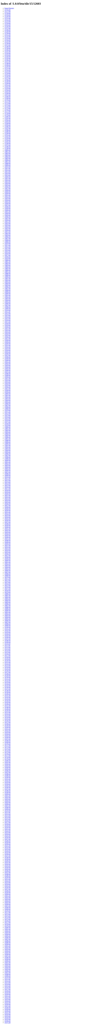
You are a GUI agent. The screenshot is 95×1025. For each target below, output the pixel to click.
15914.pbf (7, 317)
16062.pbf (7, 564)
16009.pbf (7, 475)
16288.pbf (7, 941)
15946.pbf (7, 370)
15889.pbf (7, 275)
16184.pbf (7, 767)
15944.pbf (7, 367)
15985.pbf (7, 435)
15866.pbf (7, 237)
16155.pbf (7, 719)
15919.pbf (7, 325)
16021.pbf (7, 495)
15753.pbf (7, 71)
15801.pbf (7, 151)
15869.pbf (7, 242)
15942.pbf (7, 363)
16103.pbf (7, 632)
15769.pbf (7, 98)
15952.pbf (7, 380)
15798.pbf (7, 146)
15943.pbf (7, 365)
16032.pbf (7, 514)
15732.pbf (7, 36)
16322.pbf (7, 997)
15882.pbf (7, 263)
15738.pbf (7, 46)
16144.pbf (7, 700)
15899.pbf (7, 292)
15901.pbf (7, 295)
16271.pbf (7, 912)
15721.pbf (7, 18)
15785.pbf (7, 125)
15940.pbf (7, 360)
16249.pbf (7, 876)
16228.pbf (7, 841)
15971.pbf (7, 412)
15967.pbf (7, 405)
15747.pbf (7, 61)
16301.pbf (7, 962)
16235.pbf (7, 852)
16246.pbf (7, 871)
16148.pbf (7, 707)
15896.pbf (7, 287)
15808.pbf (7, 163)
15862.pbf (7, 233)
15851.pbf (7, 222)
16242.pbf (7, 864)
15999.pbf (7, 458)
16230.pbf (7, 844)
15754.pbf (7, 73)
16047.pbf (7, 539)
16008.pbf (7, 473)
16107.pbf (7, 639)
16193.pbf (7, 782)
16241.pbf (7, 862)
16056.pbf (7, 554)
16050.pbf (7, 544)
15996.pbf (7, 453)
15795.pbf (7, 141)
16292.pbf (7, 947)
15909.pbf (7, 308)
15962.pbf (7, 397)
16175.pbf (7, 752)
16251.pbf (7, 879)
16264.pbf (7, 901)
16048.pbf (7, 540)
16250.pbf (7, 877)
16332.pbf (7, 1014)
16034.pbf (7, 517)
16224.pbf (7, 834)
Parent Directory (9, 8)
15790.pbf (7, 133)
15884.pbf (7, 267)
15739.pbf (7, 48)
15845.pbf (7, 215)
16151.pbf (7, 712)
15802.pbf (7, 153)
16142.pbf (7, 697)
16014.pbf (7, 484)
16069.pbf (7, 575)
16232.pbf (7, 847)
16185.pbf (7, 769)
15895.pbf (7, 285)
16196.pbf (7, 787)
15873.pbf (7, 248)
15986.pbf (7, 437)
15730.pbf (7, 33)
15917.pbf (7, 322)
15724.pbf (7, 23)
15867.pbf (7, 238)
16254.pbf (7, 884)
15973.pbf (7, 415)
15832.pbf (7, 197)
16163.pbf (7, 732)
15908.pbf (7, 307)
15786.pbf (7, 126)
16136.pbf (7, 687)
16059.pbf (7, 559)
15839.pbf (7, 208)
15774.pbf (7, 106)
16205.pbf (7, 802)
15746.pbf (7, 60)
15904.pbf (7, 300)
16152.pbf (7, 714)
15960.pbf (7, 393)
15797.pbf (7, 145)
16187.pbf (7, 772)
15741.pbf (7, 51)
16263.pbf (7, 899)
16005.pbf (7, 468)
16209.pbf (7, 809)
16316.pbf (7, 987)
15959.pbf (7, 392)
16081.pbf (7, 595)
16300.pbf (7, 961)
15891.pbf (7, 278)
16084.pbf (7, 600)
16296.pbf (7, 954)
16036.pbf (7, 520)
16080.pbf (7, 594)
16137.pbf (7, 689)
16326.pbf (7, 1004)
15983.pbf (7, 432)
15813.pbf (7, 172)
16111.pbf (7, 645)
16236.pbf (7, 854)
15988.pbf (7, 440)
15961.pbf (7, 395)
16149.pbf (7, 709)
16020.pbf (7, 494)
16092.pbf (7, 614)
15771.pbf (7, 101)
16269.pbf (7, 909)
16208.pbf (7, 807)
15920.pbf (7, 327)
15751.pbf (7, 68)
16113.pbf (7, 649)
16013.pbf (7, 482)
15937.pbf (7, 355)
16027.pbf (7, 505)
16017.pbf (7, 489)
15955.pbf (7, 385)
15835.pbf (7, 202)
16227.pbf (7, 839)
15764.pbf (7, 90)
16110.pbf (7, 644)
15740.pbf (7, 50)
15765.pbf (7, 91)
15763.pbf (7, 88)
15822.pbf (7, 180)
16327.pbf (7, 1006)
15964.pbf (7, 400)
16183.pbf (7, 765)
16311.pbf (7, 979)
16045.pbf (7, 535)
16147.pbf (7, 705)
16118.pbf (7, 657)
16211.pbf (7, 812)
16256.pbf (7, 887)
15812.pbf (7, 170)
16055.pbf (7, 552)
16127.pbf (7, 672)
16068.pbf (7, 574)
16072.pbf (7, 580)
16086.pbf (7, 604)
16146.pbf (7, 704)
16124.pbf (7, 667)
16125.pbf (7, 669)
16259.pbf (7, 892)
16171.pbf (7, 745)
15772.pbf (7, 103)
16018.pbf (7, 490)
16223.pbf (7, 832)
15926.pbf (7, 337)
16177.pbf (7, 755)
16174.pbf (7, 750)
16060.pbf (7, 560)
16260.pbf (7, 894)
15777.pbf (7, 111)
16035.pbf (7, 519)
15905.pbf (7, 302)
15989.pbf (7, 442)
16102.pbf (7, 630)
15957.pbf (7, 388)
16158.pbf (7, 724)
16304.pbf (7, 967)
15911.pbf (7, 312)
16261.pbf (7, 896)
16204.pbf (7, 801)
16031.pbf (7, 512)
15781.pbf (7, 118)
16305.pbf (7, 969)
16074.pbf (7, 584)
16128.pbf (7, 674)
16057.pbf (7, 555)
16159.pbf (7, 725)
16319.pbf (7, 992)
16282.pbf (7, 931)
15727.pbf (7, 28)
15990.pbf (7, 443)
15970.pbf (7, 410)
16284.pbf (7, 934)
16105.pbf (7, 635)
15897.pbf (7, 288)
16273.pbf (7, 916)
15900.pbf (7, 293)
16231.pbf (7, 846)
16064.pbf (7, 567)
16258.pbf (7, 891)
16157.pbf (7, 722)
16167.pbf (7, 739)
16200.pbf (7, 794)
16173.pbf (7, 749)
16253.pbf (7, 882)
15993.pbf (7, 448)
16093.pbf (7, 615)
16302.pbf (7, 964)
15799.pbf (7, 148)
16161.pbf (7, 729)
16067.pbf (7, 572)
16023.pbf (7, 499)
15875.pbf (7, 252)
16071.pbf (7, 579)
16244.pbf (7, 867)
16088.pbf (7, 607)
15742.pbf (7, 53)
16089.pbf (7, 609)
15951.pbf (7, 378)
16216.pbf (7, 821)
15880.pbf (7, 260)
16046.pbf (7, 537)
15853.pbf (7, 225)
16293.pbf (7, 949)
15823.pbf (7, 182)
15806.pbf (7, 160)
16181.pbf (7, 762)
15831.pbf (7, 195)
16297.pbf (7, 956)
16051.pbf (7, 545)
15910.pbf (7, 310)
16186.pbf (7, 770)
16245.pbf (7, 869)
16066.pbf (7, 570)
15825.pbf (7, 185)
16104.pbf (7, 634)
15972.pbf (7, 413)
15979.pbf (7, 425)
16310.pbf (7, 977)
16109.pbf (7, 642)
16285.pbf (7, 936)
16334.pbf (7, 1017)
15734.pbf (7, 40)
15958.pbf (7, 390)
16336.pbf (7, 1021)
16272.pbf (7, 914)
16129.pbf (7, 675)
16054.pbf (7, 550)
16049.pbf (7, 542)
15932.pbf (7, 347)
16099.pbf (7, 625)
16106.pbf (7, 637)
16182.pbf (7, 764)
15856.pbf (7, 230)
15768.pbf (7, 96)
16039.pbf (7, 525)
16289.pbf (7, 942)
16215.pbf (7, 819)
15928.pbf (7, 340)
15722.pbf (7, 20)
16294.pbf (7, 951)
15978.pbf (7, 423)
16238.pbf (7, 857)
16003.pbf (7, 465)
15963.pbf (7, 398)
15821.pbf (7, 178)
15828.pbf (7, 190)
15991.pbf (7, 445)
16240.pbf (7, 861)
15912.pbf (7, 313)
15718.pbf (7, 13)
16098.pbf (7, 624)
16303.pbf (7, 966)
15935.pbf (7, 352)
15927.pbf (7, 338)
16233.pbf (7, 849)
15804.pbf (7, 156)
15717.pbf (7, 11)
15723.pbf (7, 21)
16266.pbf (7, 904)
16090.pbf (7, 610)
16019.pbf (7, 492)
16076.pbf (7, 587)
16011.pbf (7, 479)
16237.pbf (7, 856)
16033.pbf (7, 515)
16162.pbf (7, 730)
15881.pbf (7, 262)
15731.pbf (7, 35)
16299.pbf (7, 959)
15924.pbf (7, 333)
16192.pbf (7, 780)
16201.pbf (7, 796)
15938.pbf (7, 357)
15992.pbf (7, 447)
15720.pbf (7, 16)
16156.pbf (7, 720)
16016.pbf (7, 487)
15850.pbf (7, 220)
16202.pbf (7, 797)
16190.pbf (7, 777)
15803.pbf (7, 155)
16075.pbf (7, 585)
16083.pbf (7, 599)
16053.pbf (7, 549)
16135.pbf (7, 685)
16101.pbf (7, 629)
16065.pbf (7, 569)
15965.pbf (7, 402)
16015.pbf (7, 485)
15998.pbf (7, 457)
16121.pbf (7, 662)
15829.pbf (7, 192)
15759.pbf (7, 81)
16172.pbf (7, 747)
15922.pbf (7, 330)
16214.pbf (7, 817)
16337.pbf (7, 1022)
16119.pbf (7, 659)
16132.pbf (7, 680)
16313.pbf (7, 982)
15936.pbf (7, 353)
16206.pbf (7, 804)
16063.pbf (7, 565)
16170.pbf (7, 744)
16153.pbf (7, 715)
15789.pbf (7, 131)
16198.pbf (7, 791)
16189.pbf (7, 775)
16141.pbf (7, 695)
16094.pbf (7, 617)
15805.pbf (7, 158)
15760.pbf (7, 83)
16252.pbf (7, 881)
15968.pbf (7, 407)
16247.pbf (7, 872)
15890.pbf (7, 277)
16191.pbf (7, 779)
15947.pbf (7, 372)
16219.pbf (7, 826)
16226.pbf (7, 837)
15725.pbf (7, 25)
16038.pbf (7, 524)
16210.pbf (7, 811)
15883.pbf (7, 265)
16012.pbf (7, 480)
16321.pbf (7, 996)
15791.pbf (7, 135)
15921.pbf (7, 328)
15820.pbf (7, 177)
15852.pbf (7, 223)
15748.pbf (7, 63)
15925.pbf (7, 335)
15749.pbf (7, 65)
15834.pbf (7, 200)
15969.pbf (7, 408)
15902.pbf (7, 297)
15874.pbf (7, 250)
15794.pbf (7, 140)
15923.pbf (7, 332)
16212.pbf (7, 814)
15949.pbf (7, 375)
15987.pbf (7, 438)
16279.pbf (7, 926)
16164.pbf (7, 734)
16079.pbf (7, 592)
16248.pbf (7, 874)
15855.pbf (7, 228)
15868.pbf (7, 240)
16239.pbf (7, 859)
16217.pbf (7, 822)
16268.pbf (7, 907)
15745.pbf (7, 58)
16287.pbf (7, 939)
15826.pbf (7, 187)
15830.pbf (7, 193)
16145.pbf (7, 702)
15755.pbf (7, 75)
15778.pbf (7, 113)
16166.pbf (7, 737)
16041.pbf (7, 529)
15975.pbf (7, 418)
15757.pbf (7, 78)
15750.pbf (7, 66)
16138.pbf (7, 690)
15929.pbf (7, 342)
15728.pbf (7, 30)
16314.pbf (7, 984)
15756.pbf (7, 76)
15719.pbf (7, 15)
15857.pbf (7, 232)
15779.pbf (7, 115)
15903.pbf (7, 298)
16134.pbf (7, 684)
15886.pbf (7, 270)
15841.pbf (7, 212)
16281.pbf (7, 929)
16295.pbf (7, 952)
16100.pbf (7, 627)
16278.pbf (7, 924)
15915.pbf (7, 318)
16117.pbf (7, 655)
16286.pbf (7, 937)
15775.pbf (7, 108)
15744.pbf (7, 56)
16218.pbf (7, 824)
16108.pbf (7, 640)
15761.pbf (7, 85)
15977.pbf (7, 422)
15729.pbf (7, 31)
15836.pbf (7, 203)
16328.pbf (7, 1007)
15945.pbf (7, 368)
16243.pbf (7, 866)
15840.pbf (7, 210)
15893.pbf (7, 282)
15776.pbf (7, 110)
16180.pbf (7, 760)
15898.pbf (7, 290)
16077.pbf (7, 589)
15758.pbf (7, 80)
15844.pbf (7, 213)
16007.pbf (7, 472)
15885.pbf (7, 268)
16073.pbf (7, 582)
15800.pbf (7, 150)
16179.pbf (7, 759)
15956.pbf (7, 387)
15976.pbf (7, 420)
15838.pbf (7, 207)
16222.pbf (7, 831)
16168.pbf (7, 740)
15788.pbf (7, 130)
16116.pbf (7, 654)
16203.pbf (7, 799)
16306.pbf (7, 971)
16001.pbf (7, 462)
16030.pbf (7, 510)
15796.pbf (7, 143)
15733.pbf (7, 38)
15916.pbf (7, 320)
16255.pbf (7, 886)
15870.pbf (7, 243)
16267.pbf (7, 906)
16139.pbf (7, 692)
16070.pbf (7, 577)
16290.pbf (7, 944)
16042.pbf (7, 530)
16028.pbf (7, 507)
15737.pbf (7, 45)
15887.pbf (7, 272)
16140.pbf (7, 694)
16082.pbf (7, 597)
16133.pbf (7, 682)
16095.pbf (7, 619)
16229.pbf (7, 842)
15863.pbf (7, 235)
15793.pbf (7, 138)
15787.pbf (7, 128)
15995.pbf (7, 452)
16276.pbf (7, 921)
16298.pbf (7, 957)
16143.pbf (7, 699)
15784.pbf (7, 123)
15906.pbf (7, 303)
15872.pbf (7, 247)
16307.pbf (7, 972)
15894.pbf (7, 283)
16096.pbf (7, 620)
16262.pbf (7, 897)
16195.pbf (7, 786)
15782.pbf (7, 120)
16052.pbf (7, 547)
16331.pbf (7, 1012)
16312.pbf (7, 981)
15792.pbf (7, 136)
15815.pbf (7, 175)
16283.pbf (7, 932)
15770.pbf (7, 100)
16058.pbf (7, 557)
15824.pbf (7, 183)
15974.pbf (7, 417)
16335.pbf (7, 1019)
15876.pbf (7, 253)
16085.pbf (7, 602)
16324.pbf (7, 1001)
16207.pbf (7, 806)
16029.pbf (7, 509)
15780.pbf (7, 116)
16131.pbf (7, 679)
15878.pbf (7, 257)
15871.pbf (7, 245)
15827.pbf (7, 188)
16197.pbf (7, 789)
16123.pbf (7, 665)
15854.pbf (7, 227)
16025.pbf (7, 502)
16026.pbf (7, 504)
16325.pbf (7, 1002)
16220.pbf (7, 827)
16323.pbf (7, 999)
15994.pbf (7, 450)
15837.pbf (7, 205)
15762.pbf (7, 86)
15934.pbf (7, 350)
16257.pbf (7, 889)
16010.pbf (7, 477)
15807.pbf (7, 161)
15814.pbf (7, 173)
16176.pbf (7, 754)
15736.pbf (7, 43)
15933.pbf (7, 348)
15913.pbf (7, 315)
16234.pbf (7, 851)
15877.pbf (7, 255)
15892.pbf (7, 280)
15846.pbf (7, 217)
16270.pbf (7, 911)
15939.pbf (7, 358)
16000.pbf (7, 460)
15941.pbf (7, 362)
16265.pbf (7, 902)
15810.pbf (7, 166)
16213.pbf (7, 816)
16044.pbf (7, 534)
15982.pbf (7, 430)
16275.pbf (7, 919)
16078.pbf (7, 590)
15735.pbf (7, 41)
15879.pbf (7, 258)
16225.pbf (7, 836)
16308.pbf (7, 974)
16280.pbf (7, 927)
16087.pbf (7, 605)
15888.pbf (7, 273)
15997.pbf (7, 455)
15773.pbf (7, 105)
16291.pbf (7, 946)
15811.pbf (7, 168)
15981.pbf (7, 428)
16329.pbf (7, 1009)
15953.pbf (7, 382)
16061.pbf (7, 562)
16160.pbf (7, 727)
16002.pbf (7, 463)
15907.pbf (7, 305)
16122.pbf (7, 664)
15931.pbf (7, 345)
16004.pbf (7, 467)
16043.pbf (7, 532)
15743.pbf (7, 55)
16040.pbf (7, 527)
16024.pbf (7, 500)
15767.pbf (7, 95)
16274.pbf (7, 917)
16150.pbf (7, 710)
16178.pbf (7, 757)
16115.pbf (7, 652)
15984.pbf (7, 433)
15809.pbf (7, 165)
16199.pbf (7, 792)
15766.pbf (7, 93)
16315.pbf (7, 986)
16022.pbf (7, 497)
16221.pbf (7, 829)
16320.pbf (7, 994)
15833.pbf (7, 198)
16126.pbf (7, 670)
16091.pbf (7, 612)
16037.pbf (7, 522)
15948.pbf (7, 373)
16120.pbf (7, 660)
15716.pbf (7, 10)
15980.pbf (7, 427)
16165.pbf (7, 735)
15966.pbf (7, 403)
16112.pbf (7, 647)
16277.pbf (7, 922)
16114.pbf (7, 650)
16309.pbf (7, 976)
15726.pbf (7, 26)
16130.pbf (7, 677)
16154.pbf (7, 717)
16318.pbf (7, 991)
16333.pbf (7, 1016)
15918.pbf (7, 323)
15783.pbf (7, 121)
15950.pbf (7, 377)
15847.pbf (7, 218)
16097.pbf (7, 622)
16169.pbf (7, 742)
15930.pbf (7, 343)
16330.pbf (7, 1011)
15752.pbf (7, 70)
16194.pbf (7, 784)
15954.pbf (7, 383)
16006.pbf (7, 470)
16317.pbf (7, 989)
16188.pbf (7, 774)
